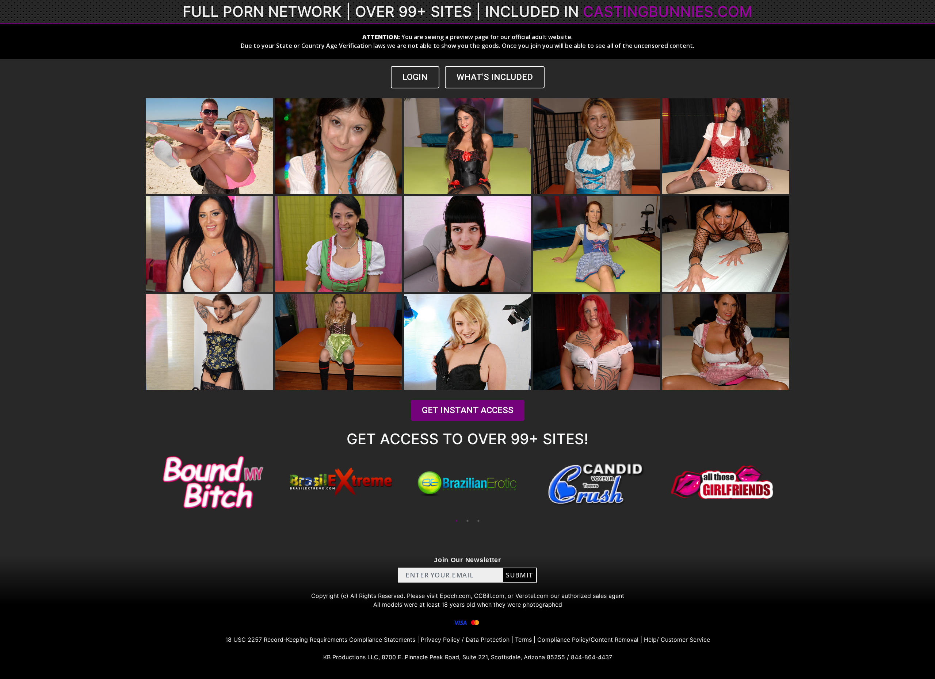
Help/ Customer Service (677, 639)
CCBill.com (489, 595)
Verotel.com (532, 595)
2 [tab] (467, 520)
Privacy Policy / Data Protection (465, 639)
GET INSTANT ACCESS (468, 410)
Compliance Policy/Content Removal (587, 639)
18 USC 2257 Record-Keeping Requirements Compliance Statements (320, 639)
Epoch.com (455, 595)
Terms (523, 639)
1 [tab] (456, 520)
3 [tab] (478, 520)
